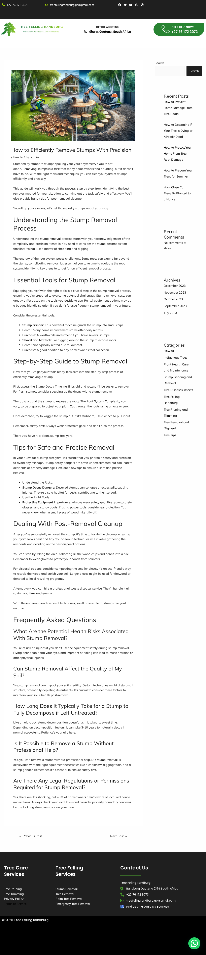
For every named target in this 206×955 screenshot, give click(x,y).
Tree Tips (170, 435)
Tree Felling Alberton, (164, 935)
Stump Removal (67, 889)
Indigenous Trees (175, 357)
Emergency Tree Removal (73, 904)
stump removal (50, 239)
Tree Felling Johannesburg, (39, 945)
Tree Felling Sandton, (175, 945)
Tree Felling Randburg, (141, 945)
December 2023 (175, 286)
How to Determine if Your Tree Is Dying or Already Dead (178, 131)
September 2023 (175, 306)
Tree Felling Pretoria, (108, 945)
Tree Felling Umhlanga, (129, 935)
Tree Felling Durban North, (91, 935)
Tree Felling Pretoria (184, 950)
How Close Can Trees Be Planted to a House (177, 193)
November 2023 (175, 292)
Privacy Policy (14, 899)
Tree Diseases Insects (178, 390)
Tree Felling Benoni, (33, 940)
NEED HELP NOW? (183, 27)
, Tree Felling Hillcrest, (152, 950)
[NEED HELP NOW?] (166, 29)
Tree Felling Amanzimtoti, (21, 935)
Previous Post (30, 836)
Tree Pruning (13, 889)
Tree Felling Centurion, (99, 940)
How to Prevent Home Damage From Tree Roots (178, 108)
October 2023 (173, 299)
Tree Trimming (14, 894)
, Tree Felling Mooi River (118, 950)
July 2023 (170, 313)
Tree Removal (65, 894)
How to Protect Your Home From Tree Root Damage (178, 153)
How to (18, 157)
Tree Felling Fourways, (166, 940)
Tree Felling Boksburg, (64, 940)
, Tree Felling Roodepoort (82, 950)
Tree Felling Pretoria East (44, 950)
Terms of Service (15, 904)
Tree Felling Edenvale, (132, 940)
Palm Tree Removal (69, 899)
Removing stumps (35, 169)
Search (159, 63)
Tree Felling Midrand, (75, 945)
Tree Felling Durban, (56, 935)
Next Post (119, 836)
